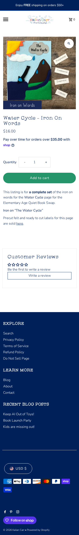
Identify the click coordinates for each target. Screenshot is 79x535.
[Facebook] (4, 512)
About (7, 386)
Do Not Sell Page (16, 358)
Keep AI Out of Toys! (18, 414)
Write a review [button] (39, 275)
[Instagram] (17, 512)
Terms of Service (16, 346)
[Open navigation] (12, 19)
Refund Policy (13, 352)
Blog (6, 380)
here (19, 223)
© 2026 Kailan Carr (14, 530)
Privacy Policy (13, 339)
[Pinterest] (10, 512)
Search (8, 333)
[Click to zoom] (69, 43)
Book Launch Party (17, 420)
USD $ (21, 468)
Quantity (9, 162)
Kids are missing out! (19, 426)
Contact (8, 392)
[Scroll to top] (70, 524)
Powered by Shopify (38, 530)
